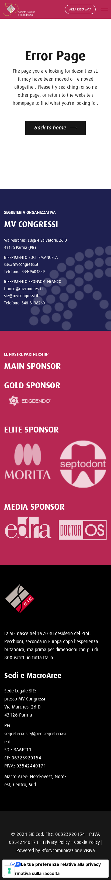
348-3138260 (33, 302)
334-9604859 (33, 271)
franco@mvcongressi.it (24, 288)
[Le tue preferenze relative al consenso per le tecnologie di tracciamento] (9, 871)
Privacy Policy (56, 842)
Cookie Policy (87, 842)
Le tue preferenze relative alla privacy (61, 864)
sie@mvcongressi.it (21, 264)
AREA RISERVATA (80, 9)
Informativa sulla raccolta (33, 873)
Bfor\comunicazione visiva (68, 850)
